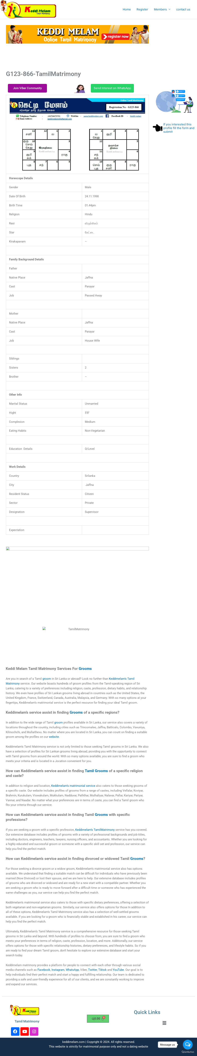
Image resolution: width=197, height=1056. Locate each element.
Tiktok (102, 970)
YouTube (118, 970)
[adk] (77, 555)
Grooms (85, 669)
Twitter (92, 970)
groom (47, 678)
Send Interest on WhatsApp (112, 88)
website (54, 737)
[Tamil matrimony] (77, 34)
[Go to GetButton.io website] (188, 1052)
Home (127, 9)
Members (160, 9)
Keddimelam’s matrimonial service (73, 786)
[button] (164, 1022)
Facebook (44, 970)
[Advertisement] (85, 56)
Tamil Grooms (96, 771)
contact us (183, 9)
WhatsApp (72, 970)
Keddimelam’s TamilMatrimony (95, 829)
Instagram (58, 970)
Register (142, 9)
